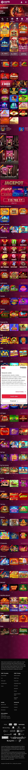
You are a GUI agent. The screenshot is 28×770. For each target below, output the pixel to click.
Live (2, 678)
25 (15, 306)
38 (23, 306)
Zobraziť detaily (20, 391)
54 (25, 280)
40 (24, 306)
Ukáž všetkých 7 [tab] (24, 60)
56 (26, 280)
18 (16, 293)
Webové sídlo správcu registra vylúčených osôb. (10, 666)
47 (22, 280)
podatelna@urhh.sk (15, 747)
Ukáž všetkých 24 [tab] (24, 348)
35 (21, 306)
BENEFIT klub (16, 678)
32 (15, 280)
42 (25, 306)
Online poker (3, 680)
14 (16, 319)
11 (5, 280)
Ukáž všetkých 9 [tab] (24, 224)
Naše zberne (3, 709)
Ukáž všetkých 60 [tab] (24, 309)
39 (18, 280)
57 (27, 280)
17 (8, 280)
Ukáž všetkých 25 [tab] (24, 452)
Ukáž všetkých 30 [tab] (24, 543)
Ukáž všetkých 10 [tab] (24, 426)
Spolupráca (16, 688)
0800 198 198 (3, 704)
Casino (2, 686)
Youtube (15, 709)
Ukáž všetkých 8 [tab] (24, 465)
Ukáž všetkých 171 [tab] (24, 270)
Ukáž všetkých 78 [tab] (24, 361)
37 (22, 306)
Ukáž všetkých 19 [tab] (24, 413)
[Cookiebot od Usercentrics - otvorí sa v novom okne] (20, 368)
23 (14, 306)
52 (24, 280)
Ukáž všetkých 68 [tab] (24, 335)
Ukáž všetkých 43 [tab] (24, 504)
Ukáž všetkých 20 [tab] (24, 478)
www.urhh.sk (21, 747)
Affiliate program (17, 675)
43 (20, 280)
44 (27, 306)
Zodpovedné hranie (17, 683)
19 (9, 280)
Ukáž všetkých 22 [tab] (24, 613)
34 (16, 280)
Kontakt (15, 691)
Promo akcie (16, 680)
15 (7, 280)
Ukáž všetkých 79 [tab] (24, 283)
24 (11, 280)
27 (22, 293)
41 (19, 280)
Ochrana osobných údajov (17, 694)
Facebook (15, 704)
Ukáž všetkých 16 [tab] (24, 626)
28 (13, 280)
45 (21, 280)
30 (14, 280)
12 (12, 293)
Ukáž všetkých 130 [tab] (24, 296)
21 (18, 293)
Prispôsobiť (13, 401)
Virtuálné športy (4, 683)
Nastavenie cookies (16, 698)
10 (17, 57)
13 (6, 280)
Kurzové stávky (3, 675)
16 (15, 293)
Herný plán (16, 685)
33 (20, 306)
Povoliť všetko (14, 396)
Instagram (16, 707)
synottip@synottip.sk (4, 707)
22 (13, 306)
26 (12, 280)
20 (12, 306)
